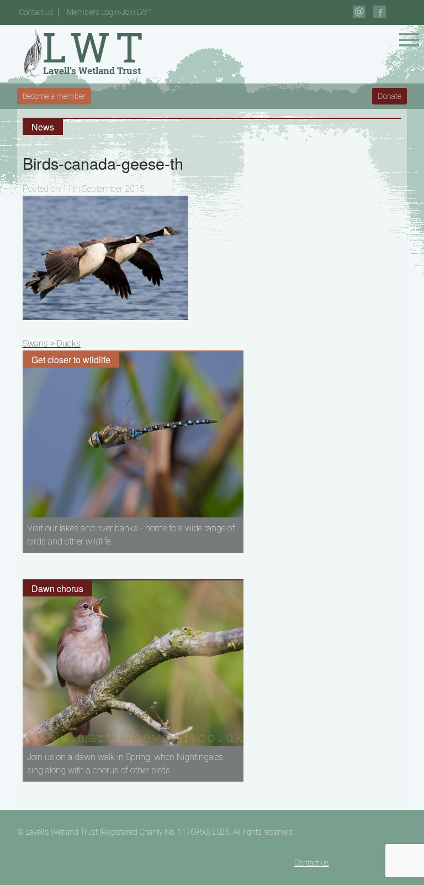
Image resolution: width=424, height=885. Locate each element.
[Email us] (359, 12)
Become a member (54, 96)
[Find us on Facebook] (379, 12)
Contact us (36, 12)
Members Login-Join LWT (109, 12)
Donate (389, 96)
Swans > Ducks (52, 343)
